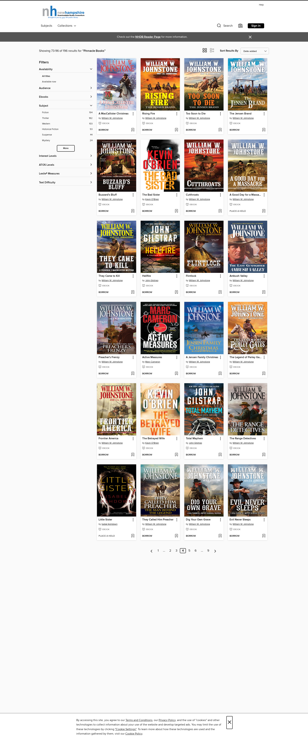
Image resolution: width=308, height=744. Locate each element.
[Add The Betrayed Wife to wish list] (176, 455)
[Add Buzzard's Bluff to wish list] (132, 211)
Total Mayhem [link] (194, 438)
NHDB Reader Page (148, 37)
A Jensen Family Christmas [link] (202, 357)
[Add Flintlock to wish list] (220, 292)
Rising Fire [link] (148, 113)
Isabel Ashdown (109, 524)
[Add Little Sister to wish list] (132, 536)
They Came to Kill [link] (109, 276)
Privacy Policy (167, 720)
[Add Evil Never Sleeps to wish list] (263, 536)
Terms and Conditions (138, 720)
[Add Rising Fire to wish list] (176, 130)
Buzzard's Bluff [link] (108, 195)
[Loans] (240, 26)
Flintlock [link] (191, 276)
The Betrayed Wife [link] (153, 438)
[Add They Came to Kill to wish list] (132, 292)
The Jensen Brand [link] (240, 113)
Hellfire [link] (146, 276)
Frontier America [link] (108, 438)
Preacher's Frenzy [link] (109, 357)
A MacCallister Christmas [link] (114, 113)
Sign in (256, 26)
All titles (46, 76)
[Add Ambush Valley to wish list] (263, 292)
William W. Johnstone (112, 118)
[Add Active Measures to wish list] (176, 373)
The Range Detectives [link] (243, 438)
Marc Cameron (152, 361)
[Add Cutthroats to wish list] (220, 211)
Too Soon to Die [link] (196, 113)
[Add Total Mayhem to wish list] (220, 455)
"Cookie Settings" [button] (125, 729)
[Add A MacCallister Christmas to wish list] (132, 130)
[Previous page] (151, 551)
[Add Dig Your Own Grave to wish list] (220, 536)
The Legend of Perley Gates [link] (246, 357)
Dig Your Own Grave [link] (198, 519)
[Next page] (215, 551)
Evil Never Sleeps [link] (240, 519)
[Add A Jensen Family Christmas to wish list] (220, 373)
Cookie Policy (133, 733)
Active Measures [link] (152, 357)
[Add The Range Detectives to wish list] (263, 455)
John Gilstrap (151, 280)
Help (261, 5)
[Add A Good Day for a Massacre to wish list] (263, 211)
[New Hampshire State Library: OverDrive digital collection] (63, 12)
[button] (224, 26)
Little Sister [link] (105, 519)
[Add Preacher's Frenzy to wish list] (132, 373)
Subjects (46, 26)
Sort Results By (229, 51)
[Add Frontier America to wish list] (132, 455)
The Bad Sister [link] (151, 195)
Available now (49, 81)
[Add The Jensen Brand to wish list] (263, 130)
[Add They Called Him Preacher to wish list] (176, 536)
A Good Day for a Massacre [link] (246, 195)
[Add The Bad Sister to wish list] (176, 211)
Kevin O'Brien (152, 199)
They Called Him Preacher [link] (157, 519)
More (65, 148)
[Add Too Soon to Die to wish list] (220, 130)
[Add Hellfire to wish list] (176, 292)
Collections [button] (66, 26)
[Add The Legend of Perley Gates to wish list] (263, 373)
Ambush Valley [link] (239, 276)
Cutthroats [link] (192, 195)
